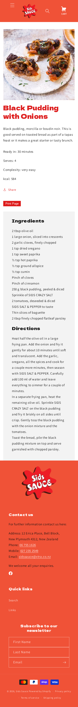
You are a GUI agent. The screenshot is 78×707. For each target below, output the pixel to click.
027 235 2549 (29, 551)
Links (12, 610)
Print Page (12, 203)
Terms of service (30, 697)
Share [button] (12, 190)
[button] (12, 11)
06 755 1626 (28, 545)
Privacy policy (63, 691)
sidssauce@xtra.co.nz (35, 556)
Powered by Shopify (40, 691)
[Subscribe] (64, 662)
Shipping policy (52, 697)
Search (13, 600)
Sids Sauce (22, 691)
